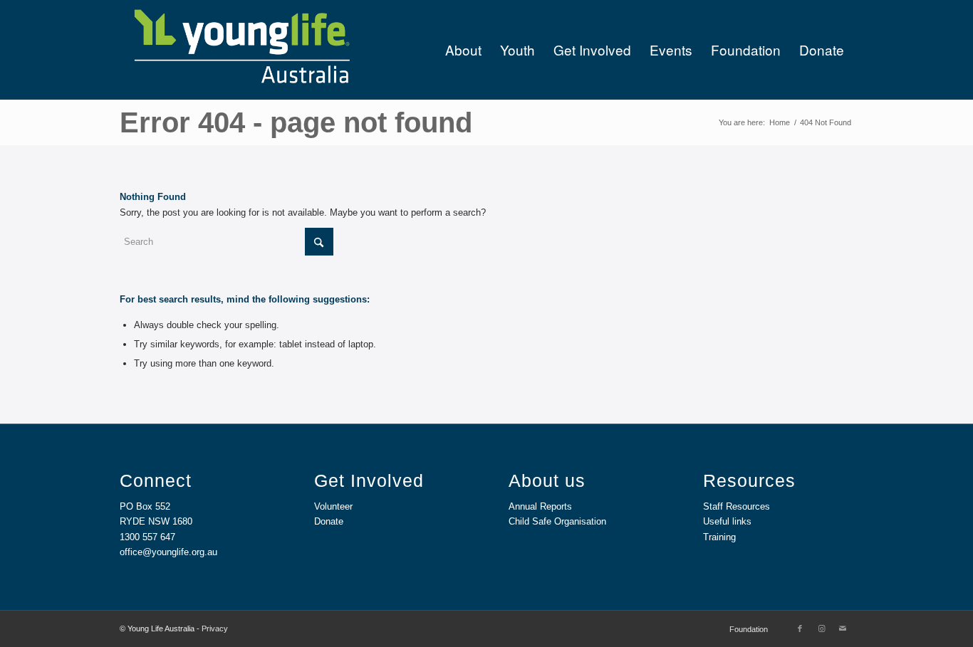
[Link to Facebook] (800, 628)
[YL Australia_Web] (241, 50)
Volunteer (333, 506)
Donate (328, 521)
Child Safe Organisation (557, 521)
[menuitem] (463, 50)
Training (719, 537)
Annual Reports (540, 506)
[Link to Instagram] (821, 628)
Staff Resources (736, 506)
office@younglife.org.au (168, 552)
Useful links (727, 521)
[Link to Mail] (842, 628)
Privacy (215, 628)
